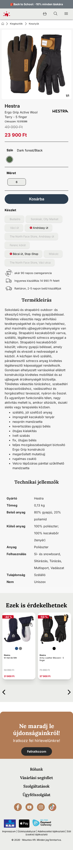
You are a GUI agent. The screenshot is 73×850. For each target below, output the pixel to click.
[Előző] (3, 691)
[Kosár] (45, 14)
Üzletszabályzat (27, 831)
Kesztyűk (34, 23)
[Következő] (69, 691)
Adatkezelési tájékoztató (51, 831)
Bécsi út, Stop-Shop (25, 253)
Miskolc (54, 253)
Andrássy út (40, 227)
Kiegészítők (16, 23)
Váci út (14, 227)
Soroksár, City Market (44, 219)
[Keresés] (55, 14)
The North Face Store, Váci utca (30, 262)
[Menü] (66, 14)
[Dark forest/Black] (9, 159)
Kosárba (36, 199)
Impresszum (9, 831)
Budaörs (15, 219)
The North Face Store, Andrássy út (32, 236)
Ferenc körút (18, 245)
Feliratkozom (36, 751)
